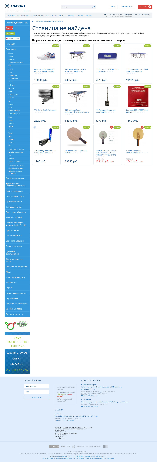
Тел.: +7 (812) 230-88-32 (90, 406)
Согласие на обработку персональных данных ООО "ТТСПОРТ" (60, 458)
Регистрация (127, 6)
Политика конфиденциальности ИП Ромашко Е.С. (93, 456)
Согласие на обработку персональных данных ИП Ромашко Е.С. (96, 458)
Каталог (89, 15)
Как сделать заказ (23, 15)
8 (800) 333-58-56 (130, 14)
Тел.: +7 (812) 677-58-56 (90, 396)
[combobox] (78, 7)
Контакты (71, 15)
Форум (80, 15)
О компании (11, 15)
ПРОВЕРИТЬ (36, 397)
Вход (113, 6)
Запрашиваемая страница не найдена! (49, 21)
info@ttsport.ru (144, 14)
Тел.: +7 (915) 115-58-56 (66, 421)
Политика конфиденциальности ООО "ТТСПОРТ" (64, 456)
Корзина (145, 6)
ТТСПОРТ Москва (51, 15)
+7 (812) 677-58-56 (114, 14)
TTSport (15, 5)
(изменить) (27, 11)
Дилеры (61, 15)
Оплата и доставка (37, 15)
